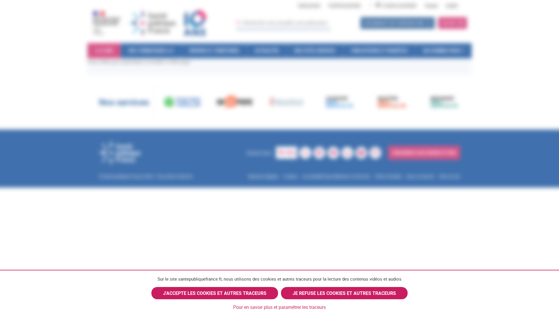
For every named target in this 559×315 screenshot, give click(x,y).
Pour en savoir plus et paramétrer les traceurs (279, 307)
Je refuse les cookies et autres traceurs (344, 293)
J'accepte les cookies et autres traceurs (214, 293)
